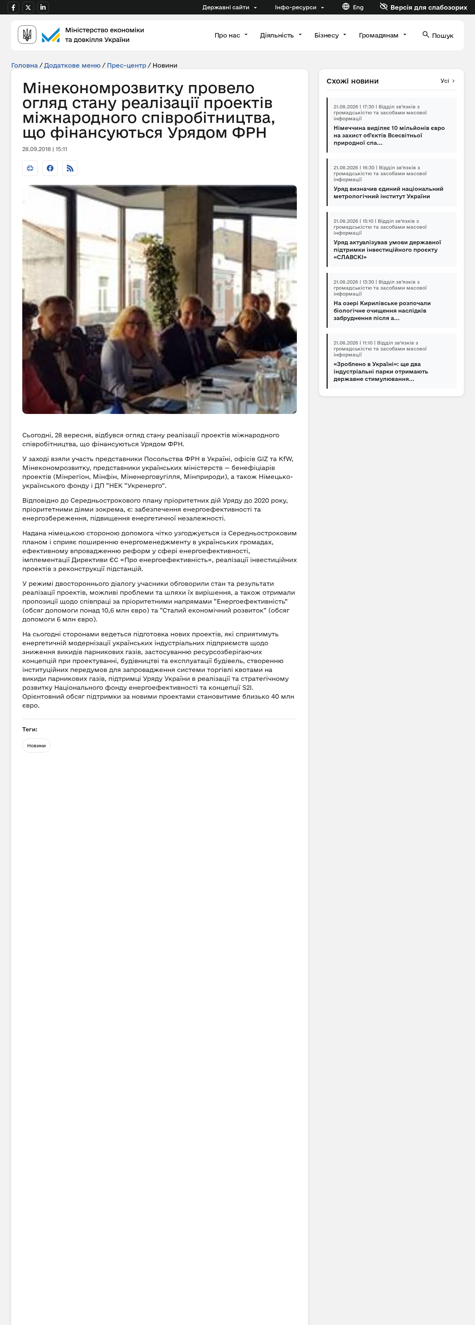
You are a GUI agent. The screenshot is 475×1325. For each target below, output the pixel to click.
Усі (444, 81)
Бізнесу (327, 35)
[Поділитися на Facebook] (50, 168)
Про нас (228, 35)
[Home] (81, 35)
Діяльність (277, 35)
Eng (358, 7)
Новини (36, 745)
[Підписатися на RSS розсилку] (70, 168)
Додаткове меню (72, 65)
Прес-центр (126, 65)
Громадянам (379, 35)
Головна (24, 65)
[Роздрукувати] (30, 168)
